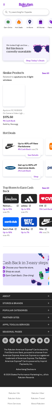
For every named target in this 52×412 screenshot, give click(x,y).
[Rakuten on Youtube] (33, 340)
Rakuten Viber (37, 393)
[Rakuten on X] (26, 340)
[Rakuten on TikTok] (12, 340)
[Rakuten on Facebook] (19, 340)
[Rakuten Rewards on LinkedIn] (47, 340)
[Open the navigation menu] (4, 4)
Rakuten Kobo (14, 398)
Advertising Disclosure (26, 369)
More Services (14, 403)
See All (45, 73)
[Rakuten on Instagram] (5, 340)
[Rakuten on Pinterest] (40, 340)
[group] (14, 104)
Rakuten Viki (14, 393)
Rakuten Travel (38, 398)
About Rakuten (38, 403)
